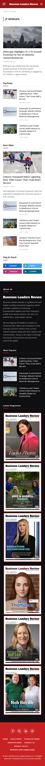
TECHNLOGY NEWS (32, 739)
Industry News (15, 743)
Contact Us (29, 743)
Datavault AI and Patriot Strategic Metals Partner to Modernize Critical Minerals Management (30, 112)
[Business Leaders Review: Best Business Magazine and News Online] (24, 4)
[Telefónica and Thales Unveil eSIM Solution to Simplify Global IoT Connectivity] (10, 129)
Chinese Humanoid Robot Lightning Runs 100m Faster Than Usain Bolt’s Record (30, 95)
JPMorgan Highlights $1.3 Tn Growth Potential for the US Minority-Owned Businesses (22, 54)
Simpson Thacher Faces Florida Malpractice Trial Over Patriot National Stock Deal (30, 241)
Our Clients (16, 739)
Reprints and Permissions (22, 750)
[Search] (41, 4)
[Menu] (4, 4)
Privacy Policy (21, 746)
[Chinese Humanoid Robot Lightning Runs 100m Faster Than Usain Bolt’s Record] (10, 94)
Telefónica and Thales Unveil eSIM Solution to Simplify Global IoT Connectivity (29, 129)
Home (5, 11)
